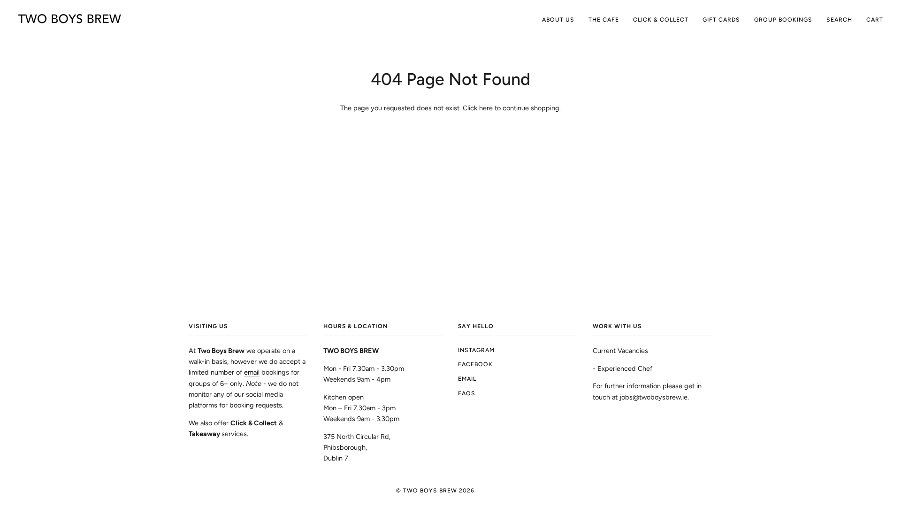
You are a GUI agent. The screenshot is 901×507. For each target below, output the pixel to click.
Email (467, 378)
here (486, 108)
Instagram (476, 349)
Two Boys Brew (430, 490)
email (252, 372)
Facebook (475, 364)
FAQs (466, 393)
